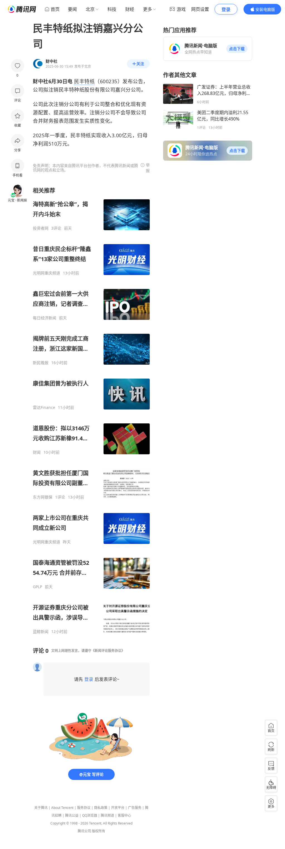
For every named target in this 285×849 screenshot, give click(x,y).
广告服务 (134, 807)
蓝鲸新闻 (40, 632)
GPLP (37, 587)
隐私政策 (100, 807)
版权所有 (98, 831)
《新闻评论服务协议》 (108, 650)
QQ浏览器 (89, 815)
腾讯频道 (107, 815)
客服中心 (124, 815)
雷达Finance (44, 407)
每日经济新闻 (44, 318)
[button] (236, 49)
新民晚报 (40, 363)
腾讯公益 (71, 815)
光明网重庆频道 (46, 273)
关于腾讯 (41, 807)
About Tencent (62, 807)
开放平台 (117, 807)
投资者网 (40, 228)
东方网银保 (42, 497)
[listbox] (91, 410)
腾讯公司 (84, 831)
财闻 (37, 452)
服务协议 (83, 807)
